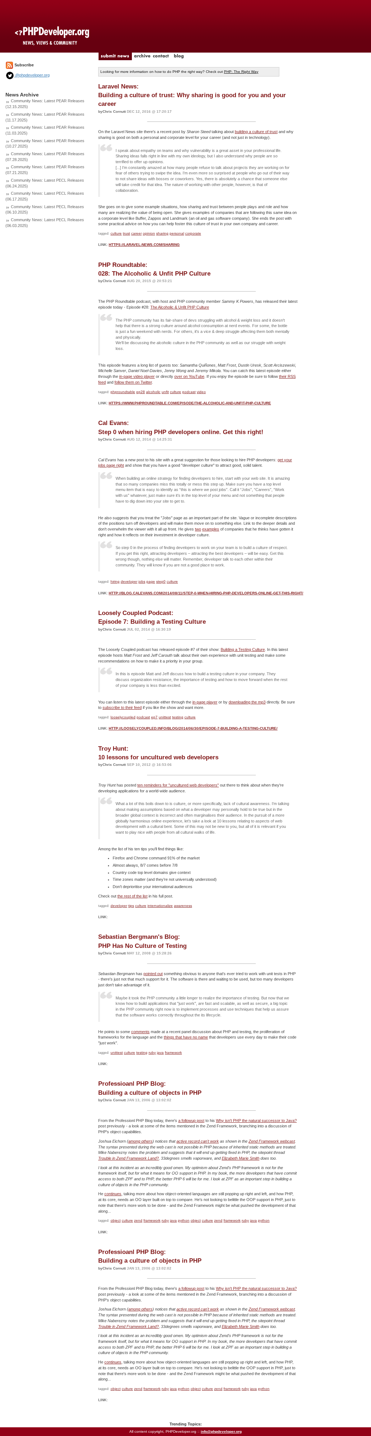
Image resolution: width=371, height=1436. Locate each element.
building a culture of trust (256, 131)
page (150, 581)
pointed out (153, 973)
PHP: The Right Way (241, 72)
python (183, 1220)
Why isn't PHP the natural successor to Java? (256, 1120)
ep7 (154, 717)
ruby (152, 1053)
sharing (162, 233)
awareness (183, 906)
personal (177, 233)
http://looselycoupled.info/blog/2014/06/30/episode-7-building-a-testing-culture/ (193, 728)
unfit (165, 392)
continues (112, 1194)
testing (177, 717)
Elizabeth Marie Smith (240, 1158)
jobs (141, 581)
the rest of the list (132, 896)
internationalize (160, 906)
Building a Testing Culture (243, 649)
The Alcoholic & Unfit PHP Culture (179, 307)
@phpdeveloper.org (32, 75)
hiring (115, 581)
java (160, 1053)
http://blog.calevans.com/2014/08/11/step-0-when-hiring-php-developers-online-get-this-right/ (206, 593)
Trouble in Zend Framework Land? (128, 1158)
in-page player (204, 702)
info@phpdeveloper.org (221, 1431)
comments (140, 1031)
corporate (193, 233)
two (198, 529)
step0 (161, 581)
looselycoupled (123, 717)
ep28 (140, 392)
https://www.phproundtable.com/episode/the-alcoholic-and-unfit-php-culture (190, 403)
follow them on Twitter (133, 382)
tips (131, 906)
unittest (165, 717)
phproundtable (123, 392)
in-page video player (137, 376)
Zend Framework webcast (272, 1141)
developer (129, 581)
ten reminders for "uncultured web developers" (178, 785)
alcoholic (153, 392)
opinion (149, 233)
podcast (189, 392)
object (116, 1220)
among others (140, 1141)
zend (138, 1220)
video (201, 392)
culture (116, 233)
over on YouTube (189, 376)
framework (173, 1053)
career (136, 233)
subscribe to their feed (122, 707)
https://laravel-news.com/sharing (144, 245)
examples (210, 529)
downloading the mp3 (247, 702)
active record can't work (197, 1141)
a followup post (191, 1120)
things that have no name (186, 1037)
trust (126, 233)
